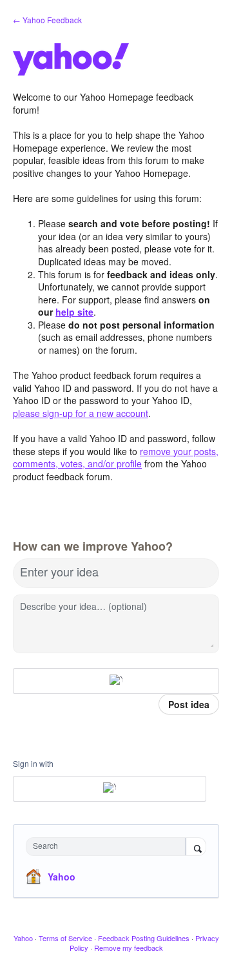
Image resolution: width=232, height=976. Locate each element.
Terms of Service (65, 938)
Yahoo (61, 876)
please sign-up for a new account (80, 413)
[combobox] (109, 846)
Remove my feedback (128, 947)
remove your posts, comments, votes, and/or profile (115, 458)
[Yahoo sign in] (116, 681)
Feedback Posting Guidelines (143, 938)
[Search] (196, 847)
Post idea (188, 704)
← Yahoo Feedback (47, 19)
